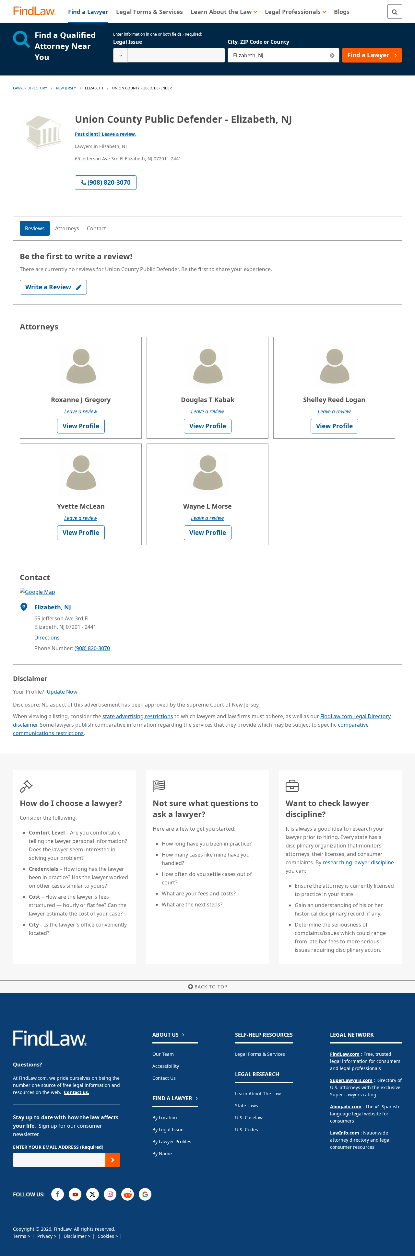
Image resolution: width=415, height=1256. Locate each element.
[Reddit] (127, 1194)
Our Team (163, 1054)
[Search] (394, 11)
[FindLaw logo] (37, 11)
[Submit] (112, 1160)
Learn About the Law (258, 1093)
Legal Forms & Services (260, 1054)
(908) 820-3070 (92, 648)
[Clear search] (332, 55)
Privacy (45, 1236)
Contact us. (76, 1092)
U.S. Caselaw (249, 1117)
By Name (162, 1153)
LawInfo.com (344, 1133)
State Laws (246, 1105)
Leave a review (80, 411)
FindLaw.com (345, 1054)
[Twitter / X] (92, 1194)
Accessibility (165, 1066)
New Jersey (66, 88)
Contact (96, 228)
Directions (47, 637)
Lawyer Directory (30, 88)
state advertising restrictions (137, 716)
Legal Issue (127, 41)
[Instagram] (110, 1194)
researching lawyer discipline (358, 862)
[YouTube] (75, 1194)
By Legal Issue (168, 1129)
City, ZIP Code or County (258, 41)
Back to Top (211, 987)
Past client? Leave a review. (105, 134)
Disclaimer (76, 1236)
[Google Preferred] (145, 1194)
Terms (20, 1236)
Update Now (62, 691)
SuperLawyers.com (351, 1080)
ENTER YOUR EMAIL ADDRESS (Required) (58, 1147)
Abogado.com (346, 1106)
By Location (164, 1117)
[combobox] (169, 55)
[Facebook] (57, 1194)
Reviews (35, 228)
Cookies (106, 1236)
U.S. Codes (246, 1129)
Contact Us (164, 1078)
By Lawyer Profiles (171, 1141)
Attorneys (67, 228)
